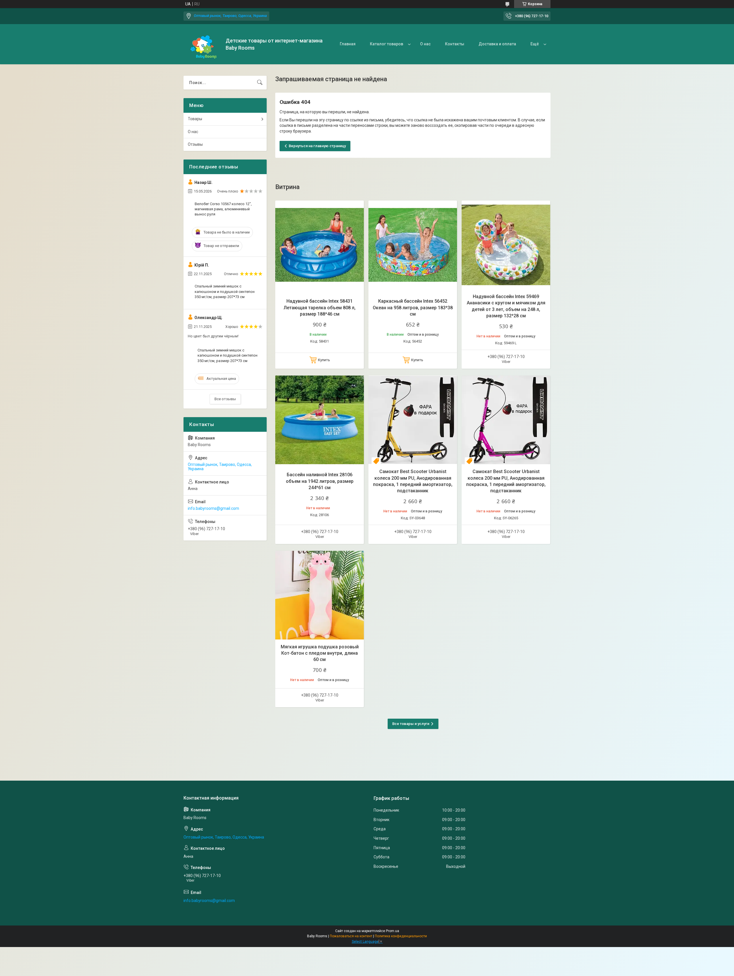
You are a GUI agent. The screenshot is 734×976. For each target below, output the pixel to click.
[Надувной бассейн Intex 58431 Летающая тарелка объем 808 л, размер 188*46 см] (319, 245)
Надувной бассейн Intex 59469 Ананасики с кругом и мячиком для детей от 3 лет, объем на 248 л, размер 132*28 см (506, 306)
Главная (348, 44)
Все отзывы (225, 399)
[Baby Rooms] (202, 44)
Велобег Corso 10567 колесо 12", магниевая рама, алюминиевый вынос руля (223, 209)
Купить (324, 360)
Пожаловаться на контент (351, 936)
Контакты (454, 44)
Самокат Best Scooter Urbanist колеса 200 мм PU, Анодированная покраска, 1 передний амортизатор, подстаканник (412, 481)
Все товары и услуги (410, 724)
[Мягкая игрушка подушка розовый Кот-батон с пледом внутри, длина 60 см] (319, 595)
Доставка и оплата (497, 44)
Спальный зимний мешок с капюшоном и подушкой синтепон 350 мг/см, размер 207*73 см (225, 291)
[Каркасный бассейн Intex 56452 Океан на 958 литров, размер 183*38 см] (412, 245)
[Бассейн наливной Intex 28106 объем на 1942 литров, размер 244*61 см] (319, 420)
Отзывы (195, 144)
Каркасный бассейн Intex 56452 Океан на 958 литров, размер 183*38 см (413, 307)
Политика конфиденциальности (401, 936)
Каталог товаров (386, 44)
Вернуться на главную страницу (317, 146)
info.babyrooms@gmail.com (213, 508)
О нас (425, 44)
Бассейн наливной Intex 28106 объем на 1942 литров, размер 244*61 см (320, 481)
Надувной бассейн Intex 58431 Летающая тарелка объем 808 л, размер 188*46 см (320, 307)
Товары (195, 118)
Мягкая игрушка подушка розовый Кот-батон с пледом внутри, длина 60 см (320, 653)
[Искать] (260, 83)
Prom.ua (392, 931)
